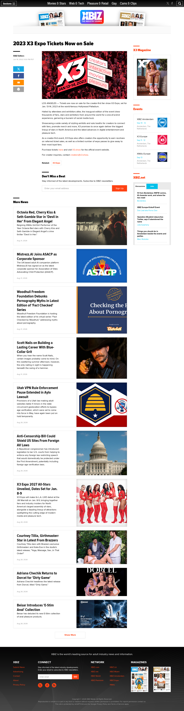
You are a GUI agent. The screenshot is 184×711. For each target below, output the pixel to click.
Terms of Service (117, 704)
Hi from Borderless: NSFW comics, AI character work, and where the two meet (151, 195)
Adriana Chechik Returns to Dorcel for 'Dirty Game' (37, 575)
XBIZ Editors (18, 56)
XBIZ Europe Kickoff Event (148, 207)
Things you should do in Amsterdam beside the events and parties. (151, 233)
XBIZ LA (113, 667)
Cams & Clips (128, 3)
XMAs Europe (143, 153)
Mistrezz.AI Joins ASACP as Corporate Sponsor (37, 256)
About (16, 680)
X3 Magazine (142, 50)
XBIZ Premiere (97, 680)
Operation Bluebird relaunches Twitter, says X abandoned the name (150, 219)
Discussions (140, 186)
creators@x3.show (79, 154)
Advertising (18, 671)
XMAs (112, 684)
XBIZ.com (95, 667)
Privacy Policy (19, 684)
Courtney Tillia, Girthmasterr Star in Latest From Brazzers (38, 538)
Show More (70, 635)
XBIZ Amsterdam (145, 119)
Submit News (19, 667)
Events (137, 109)
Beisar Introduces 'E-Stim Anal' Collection (35, 607)
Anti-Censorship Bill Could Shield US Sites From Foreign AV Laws (38, 440)
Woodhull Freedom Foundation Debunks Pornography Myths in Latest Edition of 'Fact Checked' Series (38, 300)
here (61, 149)
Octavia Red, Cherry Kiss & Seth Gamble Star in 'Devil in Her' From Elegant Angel (37, 216)
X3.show (76, 149)
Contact (16, 676)
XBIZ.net (139, 177)
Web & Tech (76, 3)
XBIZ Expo (114, 680)
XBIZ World (96, 676)
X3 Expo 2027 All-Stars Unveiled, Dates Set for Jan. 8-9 (37, 489)
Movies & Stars (56, 3)
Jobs (152, 186)
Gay (114, 3)
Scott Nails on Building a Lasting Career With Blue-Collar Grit (35, 347)
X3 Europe (142, 136)
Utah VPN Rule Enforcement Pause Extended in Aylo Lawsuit (37, 392)
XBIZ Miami (115, 671)
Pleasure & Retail (97, 3)
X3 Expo (56, 162)
